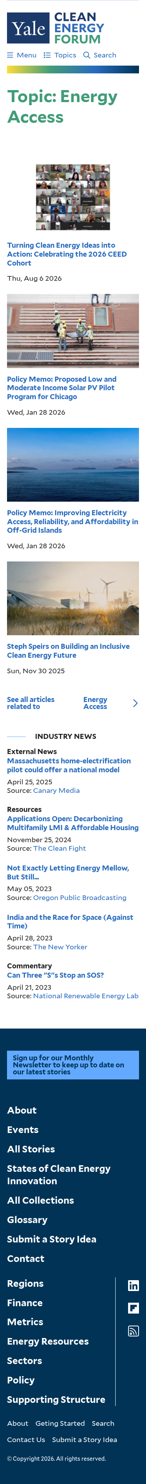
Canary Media (56, 790)
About (22, 1110)
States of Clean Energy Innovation (59, 1175)
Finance (25, 1302)
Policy (21, 1380)
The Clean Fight (59, 848)
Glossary (27, 1219)
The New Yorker (60, 946)
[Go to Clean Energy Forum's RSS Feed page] (133, 1331)
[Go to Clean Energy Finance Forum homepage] (55, 27)
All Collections (40, 1200)
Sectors (24, 1360)
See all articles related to (57, 703)
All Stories (31, 1149)
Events (23, 1129)
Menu (27, 54)
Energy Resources (48, 1341)
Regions (25, 1283)
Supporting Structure (56, 1399)
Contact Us (26, 1439)
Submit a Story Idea (52, 1239)
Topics (65, 54)
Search (105, 54)
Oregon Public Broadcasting (80, 897)
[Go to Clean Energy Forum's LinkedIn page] (133, 1285)
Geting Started (60, 1423)
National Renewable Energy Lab (86, 995)
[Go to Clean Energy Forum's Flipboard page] (133, 1308)
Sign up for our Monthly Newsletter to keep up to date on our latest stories (68, 1065)
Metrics (25, 1322)
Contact (25, 1258)
